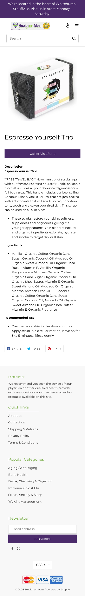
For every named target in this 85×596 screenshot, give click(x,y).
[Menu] (76, 25)
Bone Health (17, 475)
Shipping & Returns (23, 429)
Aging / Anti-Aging (22, 468)
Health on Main (34, 589)
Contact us (16, 422)
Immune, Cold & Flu (23, 488)
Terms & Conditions (23, 443)
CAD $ (41, 565)
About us (15, 416)
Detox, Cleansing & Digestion (30, 481)
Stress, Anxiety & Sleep (25, 495)
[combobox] (42, 38)
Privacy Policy (18, 436)
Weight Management (24, 501)
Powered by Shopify (57, 589)
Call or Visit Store (42, 154)
